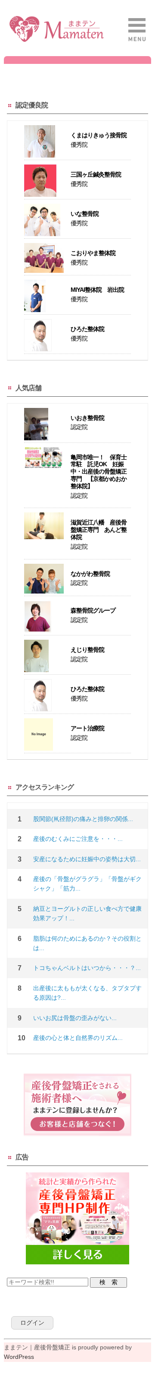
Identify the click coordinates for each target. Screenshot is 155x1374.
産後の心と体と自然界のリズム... (78, 1037)
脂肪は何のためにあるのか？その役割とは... (87, 943)
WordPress (19, 1356)
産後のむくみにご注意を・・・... (78, 838)
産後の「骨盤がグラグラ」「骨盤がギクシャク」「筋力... (87, 883)
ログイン (32, 1322)
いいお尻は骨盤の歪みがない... (75, 1017)
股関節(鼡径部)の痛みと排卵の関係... (83, 818)
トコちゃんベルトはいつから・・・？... (87, 967)
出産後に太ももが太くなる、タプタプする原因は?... (87, 993)
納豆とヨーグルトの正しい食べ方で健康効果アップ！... (87, 913)
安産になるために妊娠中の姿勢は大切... (87, 859)
